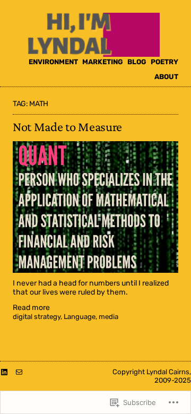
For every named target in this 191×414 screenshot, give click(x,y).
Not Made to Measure (67, 126)
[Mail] (19, 372)
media (108, 317)
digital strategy (36, 317)
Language (80, 317)
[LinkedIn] (4, 372)
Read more (31, 308)
